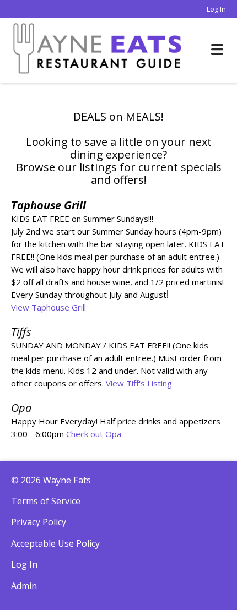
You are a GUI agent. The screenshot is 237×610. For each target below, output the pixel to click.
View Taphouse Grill (48, 307)
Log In (216, 9)
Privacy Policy (38, 522)
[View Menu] (217, 49)
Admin (24, 586)
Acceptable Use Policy (55, 543)
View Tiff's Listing (139, 383)
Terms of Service (45, 501)
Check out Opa (93, 433)
